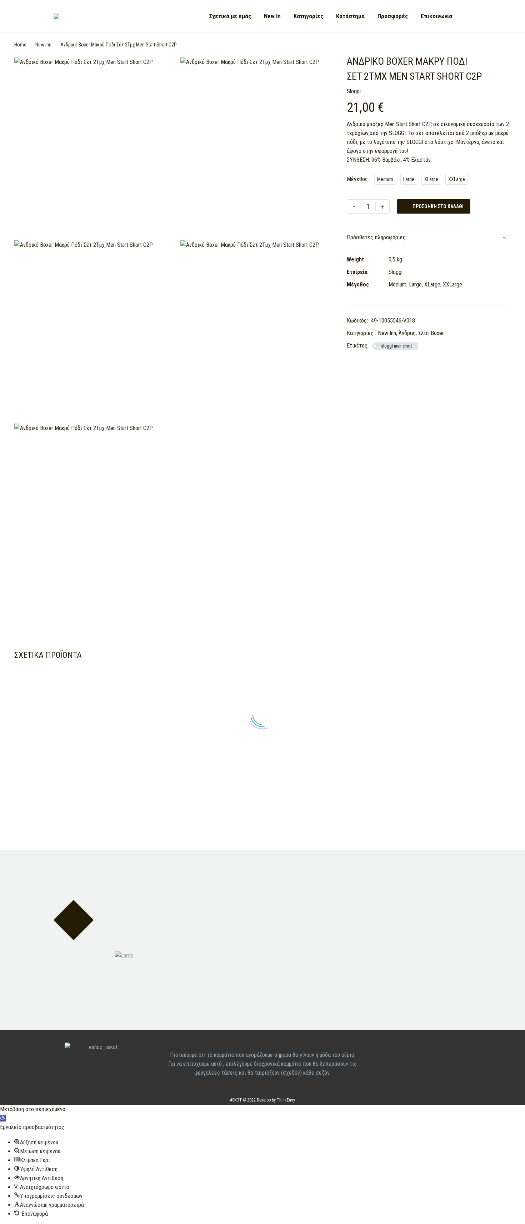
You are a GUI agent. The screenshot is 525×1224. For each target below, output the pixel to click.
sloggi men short (396, 346)
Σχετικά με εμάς (230, 16)
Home (20, 45)
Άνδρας (407, 333)
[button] (3, 1118)
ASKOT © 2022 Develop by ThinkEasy (262, 1100)
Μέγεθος (357, 179)
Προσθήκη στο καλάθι (434, 206)
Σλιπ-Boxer (431, 333)
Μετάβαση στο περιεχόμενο (32, 1109)
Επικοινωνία (436, 16)
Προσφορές (393, 16)
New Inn (43, 45)
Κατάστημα (350, 16)
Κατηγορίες (308, 16)
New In (272, 16)
